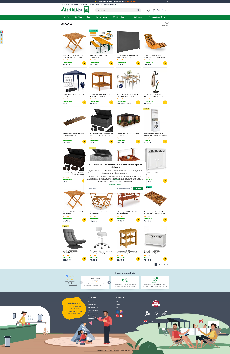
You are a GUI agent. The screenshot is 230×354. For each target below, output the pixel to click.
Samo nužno (92, 188)
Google (116, 179)
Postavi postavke (124, 188)
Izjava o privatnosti (115, 184)
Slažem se (138, 188)
